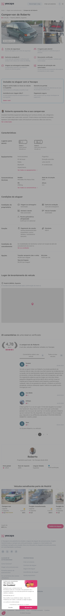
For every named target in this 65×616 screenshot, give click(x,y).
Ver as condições (23, 248)
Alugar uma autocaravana (9, 567)
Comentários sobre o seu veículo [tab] (33, 355)
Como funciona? (6, 564)
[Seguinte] (24, 496)
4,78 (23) (5, 18)
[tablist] (42, 356)
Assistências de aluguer (30, 572)
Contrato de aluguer (29, 565)
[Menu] (61, 4)
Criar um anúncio (50, 4)
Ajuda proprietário (29, 575)
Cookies (47, 610)
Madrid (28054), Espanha (18, 18)
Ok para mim (28, 607)
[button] (4, 613)
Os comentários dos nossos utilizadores (10, 577)
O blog (3, 610)
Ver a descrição (6, 122)
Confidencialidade (37, 610)
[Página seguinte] (47, 434)
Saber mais (7, 100)
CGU (27, 610)
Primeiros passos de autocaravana (7, 571)
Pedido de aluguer (55, 526)
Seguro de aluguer (29, 569)
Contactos (10, 610)
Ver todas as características (27, 187)
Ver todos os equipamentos (27, 170)
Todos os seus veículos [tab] (55, 355)
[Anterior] (3, 496)
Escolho (10, 607)
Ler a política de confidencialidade (11, 602)
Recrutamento (20, 610)
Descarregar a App (34, 4)
